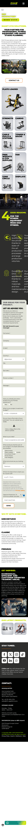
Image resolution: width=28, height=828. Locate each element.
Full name (6, 333)
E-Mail (5, 348)
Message (6, 385)
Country (6, 355)
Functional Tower (10, 454)
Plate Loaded (9, 452)
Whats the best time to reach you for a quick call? (13, 472)
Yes (6, 404)
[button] (24, 496)
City (4, 363)
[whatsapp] (16, 660)
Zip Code (6, 370)
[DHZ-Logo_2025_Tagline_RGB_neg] (14, 3)
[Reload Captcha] (24, 495)
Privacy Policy (5, 736)
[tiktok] (22, 654)
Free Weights (9, 457)
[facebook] (4, 654)
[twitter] (10, 654)
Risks (24, 736)
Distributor (19, 736)
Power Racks (9, 455)
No (11, 404)
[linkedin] (10, 660)
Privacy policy (20, 490)
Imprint (12, 736)
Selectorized (8, 450)
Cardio (18, 452)
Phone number (8, 378)
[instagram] (16, 654)
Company (6, 340)
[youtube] (4, 660)
